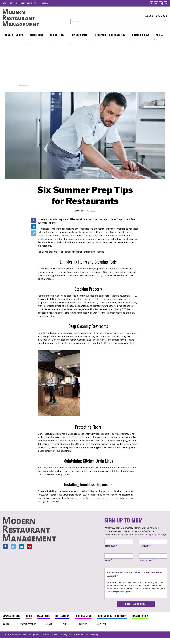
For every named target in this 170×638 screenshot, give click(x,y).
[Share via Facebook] (33, 220)
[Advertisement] (85, 65)
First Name (110, 546)
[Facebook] (151, 3)
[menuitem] (5, 3)
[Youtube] (165, 3)
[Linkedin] (161, 3)
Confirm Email (146, 560)
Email (107, 560)
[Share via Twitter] (33, 233)
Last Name (144, 546)
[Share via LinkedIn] (33, 226)
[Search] (165, 21)
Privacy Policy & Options (149, 534)
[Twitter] (156, 3)
